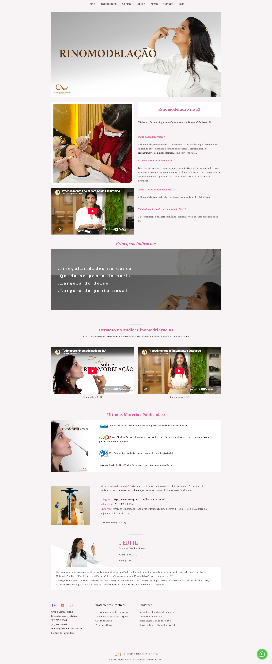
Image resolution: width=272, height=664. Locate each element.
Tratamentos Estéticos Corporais (112, 616)
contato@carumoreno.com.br (66, 628)
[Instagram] (54, 605)
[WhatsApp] (71, 605)
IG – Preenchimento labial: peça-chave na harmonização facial (141, 453)
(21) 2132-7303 (59, 620)
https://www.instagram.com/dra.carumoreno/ (139, 499)
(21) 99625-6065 (123, 504)
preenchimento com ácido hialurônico (157, 152)
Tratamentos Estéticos (118, 336)
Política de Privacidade (62, 632)
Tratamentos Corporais (151, 584)
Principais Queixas (104, 624)
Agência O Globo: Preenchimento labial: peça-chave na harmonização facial (148, 425)
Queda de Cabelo (103, 620)
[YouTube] (62, 605)
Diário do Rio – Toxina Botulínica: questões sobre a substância (140, 465)
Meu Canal (183, 336)
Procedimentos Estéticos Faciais (120, 584)
